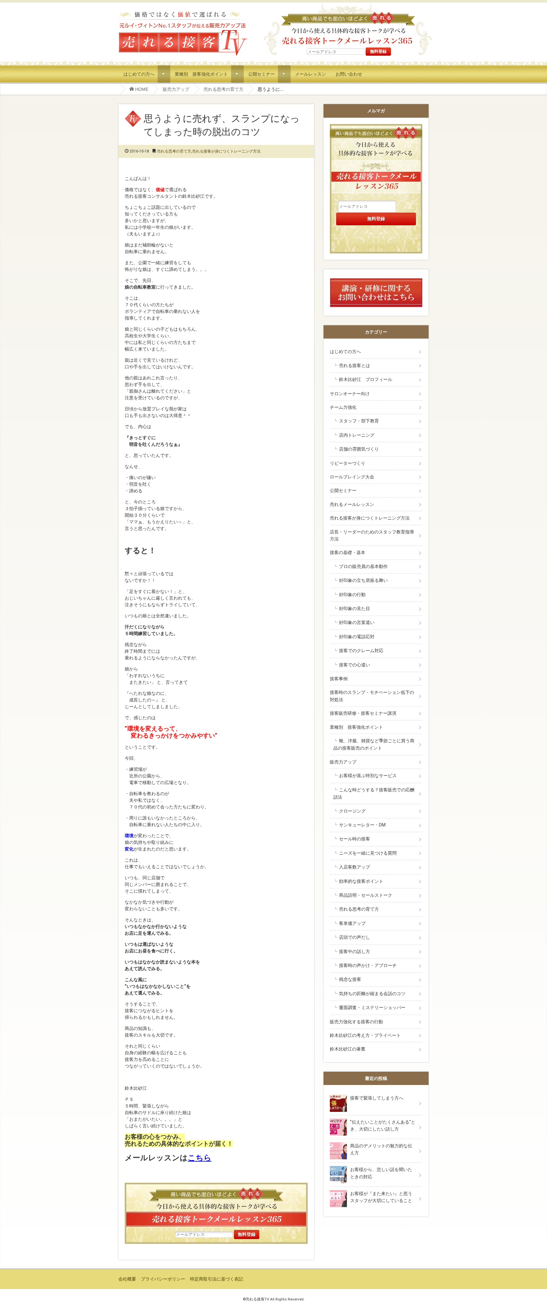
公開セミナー (261, 74)
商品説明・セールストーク (365, 895)
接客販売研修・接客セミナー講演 (363, 713)
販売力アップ (176, 89)
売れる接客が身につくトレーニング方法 (226, 151)
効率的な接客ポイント (361, 881)
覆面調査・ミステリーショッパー (372, 1007)
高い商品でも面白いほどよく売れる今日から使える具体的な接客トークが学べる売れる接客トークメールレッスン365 (216, 1206)
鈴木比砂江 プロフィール (365, 379)
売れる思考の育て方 (223, 89)
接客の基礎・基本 (347, 552)
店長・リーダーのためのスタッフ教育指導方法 (372, 535)
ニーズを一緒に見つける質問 (368, 853)
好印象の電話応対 (356, 636)
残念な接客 (350, 979)
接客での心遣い (354, 664)
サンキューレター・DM (362, 824)
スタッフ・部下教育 (359, 420)
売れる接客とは (354, 365)
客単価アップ (352, 923)
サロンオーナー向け (350, 393)
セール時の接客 (354, 838)
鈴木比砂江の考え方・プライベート (365, 1035)
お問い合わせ (349, 74)
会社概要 (127, 1278)
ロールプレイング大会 (352, 476)
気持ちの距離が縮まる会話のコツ (372, 993)
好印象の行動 (352, 594)
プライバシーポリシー (163, 1278)
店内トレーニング (356, 435)
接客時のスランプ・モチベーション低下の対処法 (372, 696)
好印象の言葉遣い (356, 622)
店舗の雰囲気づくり (359, 449)
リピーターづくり (347, 463)
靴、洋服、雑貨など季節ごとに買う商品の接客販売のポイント (373, 744)
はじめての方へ (138, 74)
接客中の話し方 (354, 951)
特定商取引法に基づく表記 (216, 1278)
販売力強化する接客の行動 (356, 1021)
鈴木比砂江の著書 (347, 1048)
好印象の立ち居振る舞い (363, 580)
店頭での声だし (354, 937)
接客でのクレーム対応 (361, 650)
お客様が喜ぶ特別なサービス (368, 775)
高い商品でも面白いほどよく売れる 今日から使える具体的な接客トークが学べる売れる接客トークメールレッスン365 (347, 25)
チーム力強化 (343, 407)
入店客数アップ (354, 867)
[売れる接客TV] (183, 12)
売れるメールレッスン (352, 504)
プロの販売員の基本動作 (363, 566)
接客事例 (339, 678)
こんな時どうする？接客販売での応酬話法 (373, 793)
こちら (199, 1157)
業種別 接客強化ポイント (201, 74)
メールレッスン (310, 74)
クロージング (352, 810)
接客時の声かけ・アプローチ (368, 965)
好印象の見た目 (354, 608)
